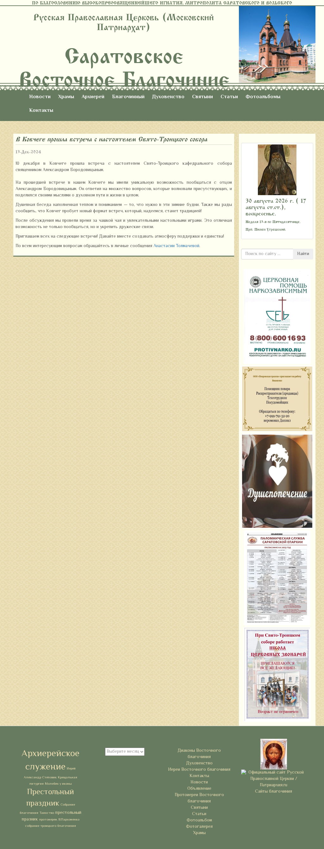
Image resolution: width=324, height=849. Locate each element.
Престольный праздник (50, 798)
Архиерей (93, 97)
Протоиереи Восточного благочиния (199, 798)
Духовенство (168, 97)
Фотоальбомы (263, 97)
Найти (303, 254)
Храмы (66, 97)
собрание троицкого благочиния (50, 826)
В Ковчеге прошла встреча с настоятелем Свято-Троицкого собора (111, 139)
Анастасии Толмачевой (176, 246)
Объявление (199, 788)
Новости (40, 97)
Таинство (47, 813)
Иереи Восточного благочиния (199, 769)
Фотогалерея (199, 826)
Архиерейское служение (50, 761)
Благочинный (128, 97)
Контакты (41, 111)
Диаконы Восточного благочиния (199, 754)
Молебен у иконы (58, 784)
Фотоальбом (199, 820)
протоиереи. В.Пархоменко (59, 819)
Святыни (202, 97)
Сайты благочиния (273, 791)
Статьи (229, 97)
